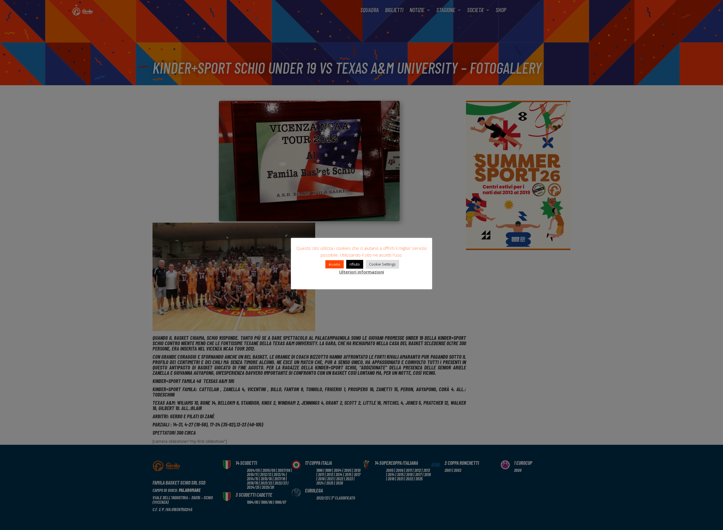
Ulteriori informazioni (361, 272)
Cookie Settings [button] (382, 264)
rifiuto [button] (355, 264)
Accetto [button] (334, 264)
